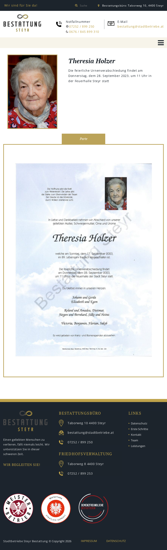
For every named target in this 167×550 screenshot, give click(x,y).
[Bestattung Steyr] (22, 23)
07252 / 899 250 (81, 26)
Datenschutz (139, 423)
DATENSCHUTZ (116, 541)
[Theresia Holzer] (32, 92)
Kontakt (136, 435)
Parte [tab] (83, 139)
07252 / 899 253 (80, 473)
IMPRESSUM (89, 541)
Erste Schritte (139, 429)
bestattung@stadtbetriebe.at (140, 26)
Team (134, 440)
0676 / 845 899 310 (84, 32)
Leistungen (138, 446)
